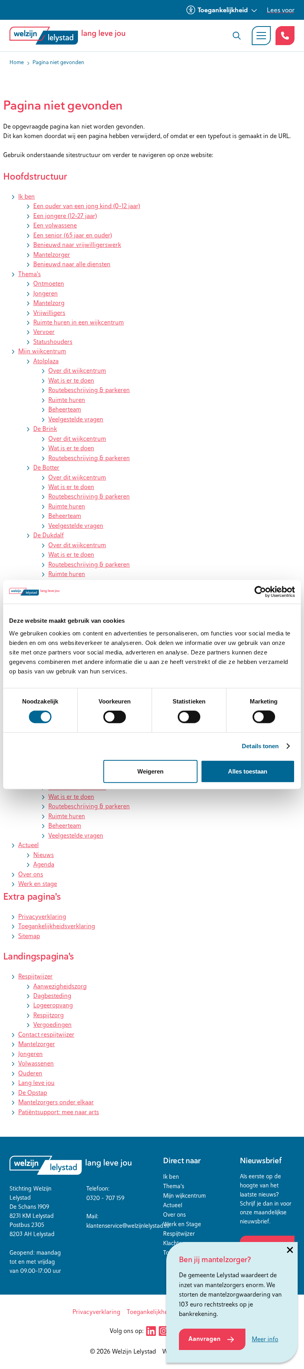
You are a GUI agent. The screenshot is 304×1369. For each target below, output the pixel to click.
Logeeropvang (53, 1005)
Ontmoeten (48, 283)
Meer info (265, 1339)
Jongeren (45, 293)
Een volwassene (55, 225)
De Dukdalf (48, 535)
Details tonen (260, 746)
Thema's (29, 274)
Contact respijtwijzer (46, 1034)
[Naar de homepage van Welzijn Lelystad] (70, 35)
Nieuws (43, 855)
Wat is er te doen (71, 380)
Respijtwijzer (35, 976)
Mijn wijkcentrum (42, 351)
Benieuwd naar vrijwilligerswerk (77, 245)
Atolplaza (46, 361)
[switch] (114, 717)
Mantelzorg (49, 303)
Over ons (30, 874)
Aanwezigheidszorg (60, 986)
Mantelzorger (51, 254)
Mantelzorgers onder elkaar (56, 1102)
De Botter (46, 467)
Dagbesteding (52, 996)
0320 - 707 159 (105, 1198)
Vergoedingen (52, 1024)
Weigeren (150, 771)
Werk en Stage (182, 1224)
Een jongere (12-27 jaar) (65, 216)
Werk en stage (37, 884)
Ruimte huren (66, 400)
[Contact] (285, 35)
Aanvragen (204, 1339)
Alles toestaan (247, 771)
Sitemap (29, 936)
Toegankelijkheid (223, 10)
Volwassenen (36, 1063)
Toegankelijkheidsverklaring (56, 926)
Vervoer (44, 332)
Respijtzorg (48, 1015)
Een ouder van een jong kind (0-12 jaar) (86, 206)
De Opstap (32, 1092)
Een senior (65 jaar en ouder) (72, 235)
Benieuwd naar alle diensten (71, 264)
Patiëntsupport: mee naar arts (58, 1112)
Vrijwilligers (49, 313)
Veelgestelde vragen (75, 419)
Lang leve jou (36, 1083)
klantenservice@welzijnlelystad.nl (127, 1225)
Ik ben (26, 196)
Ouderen (30, 1073)
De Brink (45, 429)
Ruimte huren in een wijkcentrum (78, 322)
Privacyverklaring (42, 916)
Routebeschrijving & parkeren (89, 390)
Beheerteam (64, 409)
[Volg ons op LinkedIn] (150, 1331)
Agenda (43, 864)
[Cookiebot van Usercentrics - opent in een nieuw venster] (260, 592)
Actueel (28, 845)
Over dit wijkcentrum (77, 370)
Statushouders (52, 342)
